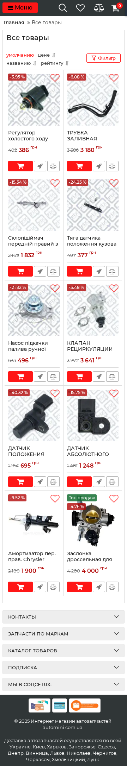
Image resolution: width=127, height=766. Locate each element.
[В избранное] (55, 78)
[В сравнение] (53, 166)
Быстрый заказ (40, 166)
